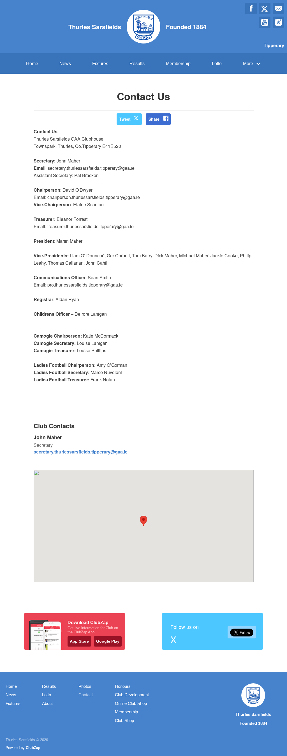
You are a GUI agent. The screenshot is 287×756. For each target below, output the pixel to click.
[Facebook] (251, 8)
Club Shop (124, 720)
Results (137, 63)
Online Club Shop (131, 703)
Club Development (132, 694)
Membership (178, 63)
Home (32, 63)
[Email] (278, 8)
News (65, 63)
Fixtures (100, 63)
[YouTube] (264, 22)
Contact (85, 694)
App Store (79, 641)
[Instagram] (278, 22)
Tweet (125, 119)
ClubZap (33, 748)
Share (154, 119)
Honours (123, 686)
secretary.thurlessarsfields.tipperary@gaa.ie (81, 451)
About (47, 703)
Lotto (217, 63)
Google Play (107, 641)
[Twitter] (264, 8)
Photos (84, 686)
